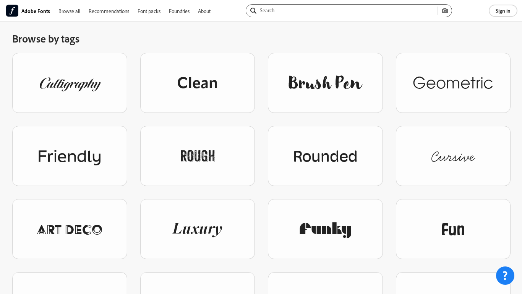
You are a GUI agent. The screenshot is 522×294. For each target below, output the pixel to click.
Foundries (179, 11)
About (204, 11)
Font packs (149, 11)
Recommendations (109, 11)
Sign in (503, 10)
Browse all (69, 11)
